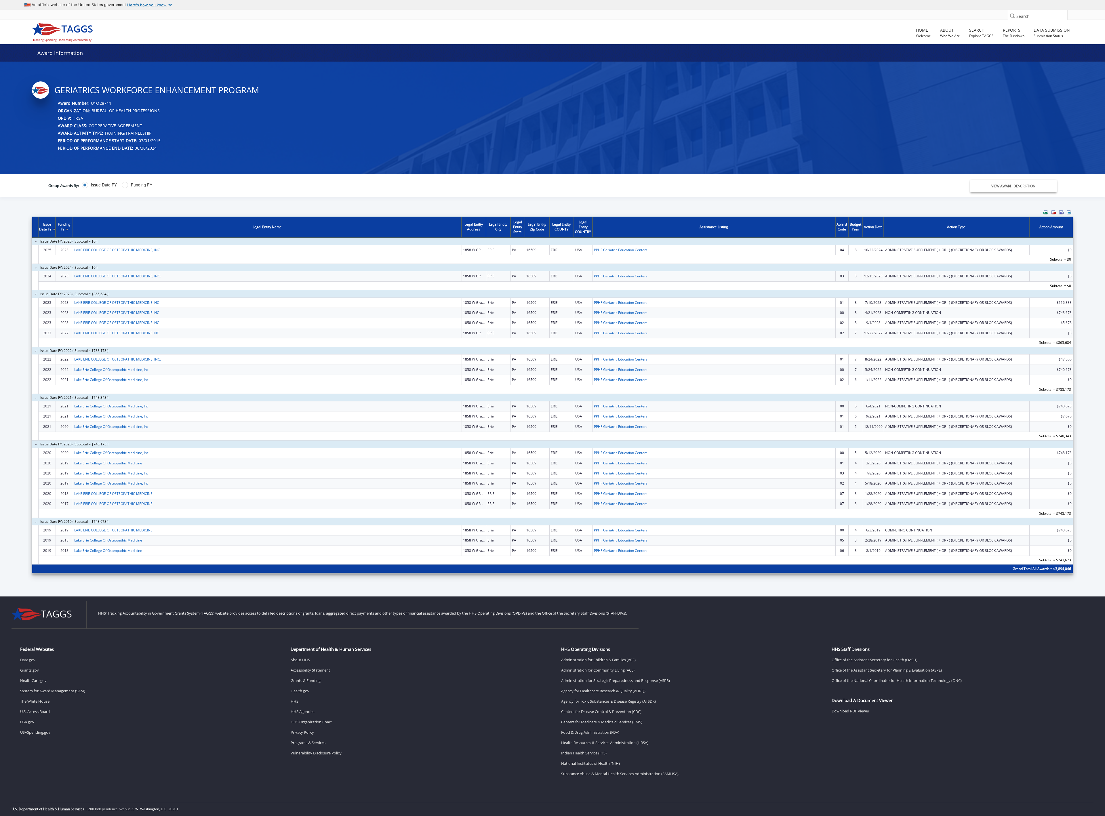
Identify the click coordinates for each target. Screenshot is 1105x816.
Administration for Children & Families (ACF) (598, 659)
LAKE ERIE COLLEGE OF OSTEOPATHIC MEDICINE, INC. (117, 276)
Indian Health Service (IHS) (584, 753)
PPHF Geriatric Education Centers (620, 249)
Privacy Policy (302, 732)
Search (1023, 16)
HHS (294, 701)
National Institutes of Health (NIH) (590, 763)
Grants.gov (29, 670)
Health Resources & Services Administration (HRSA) (604, 742)
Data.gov (27, 659)
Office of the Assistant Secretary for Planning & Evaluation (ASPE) (887, 670)
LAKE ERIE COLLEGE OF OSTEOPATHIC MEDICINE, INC (117, 249)
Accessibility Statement (310, 670)
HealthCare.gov (33, 680)
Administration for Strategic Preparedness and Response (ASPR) (615, 680)
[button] (1012, 15)
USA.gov (27, 722)
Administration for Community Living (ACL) (598, 670)
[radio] (99, 185)
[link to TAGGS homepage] (159, 31)
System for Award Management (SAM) (52, 690)
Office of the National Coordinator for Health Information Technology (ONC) (897, 680)
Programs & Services (308, 742)
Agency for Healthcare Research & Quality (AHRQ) (603, 690)
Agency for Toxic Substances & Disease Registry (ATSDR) (608, 701)
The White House (34, 701)
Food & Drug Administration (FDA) (590, 732)
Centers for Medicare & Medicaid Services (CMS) (601, 722)
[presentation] (552, 395)
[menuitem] (1045, 212)
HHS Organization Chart (311, 722)
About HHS (300, 659)
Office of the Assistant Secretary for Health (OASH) (874, 659)
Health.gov (300, 690)
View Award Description (1013, 186)
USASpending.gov (35, 732)
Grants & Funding (306, 680)
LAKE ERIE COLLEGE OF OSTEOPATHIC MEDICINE (113, 493)
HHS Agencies (302, 711)
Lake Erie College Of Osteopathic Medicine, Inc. (111, 369)
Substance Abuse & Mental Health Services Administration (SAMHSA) (620, 773)
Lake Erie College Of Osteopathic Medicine (108, 463)
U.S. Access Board (35, 711)
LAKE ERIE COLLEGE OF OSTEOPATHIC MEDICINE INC (116, 302)
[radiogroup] (383, 185)
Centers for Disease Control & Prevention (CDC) (601, 711)
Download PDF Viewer (850, 711)
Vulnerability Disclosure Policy (316, 753)
